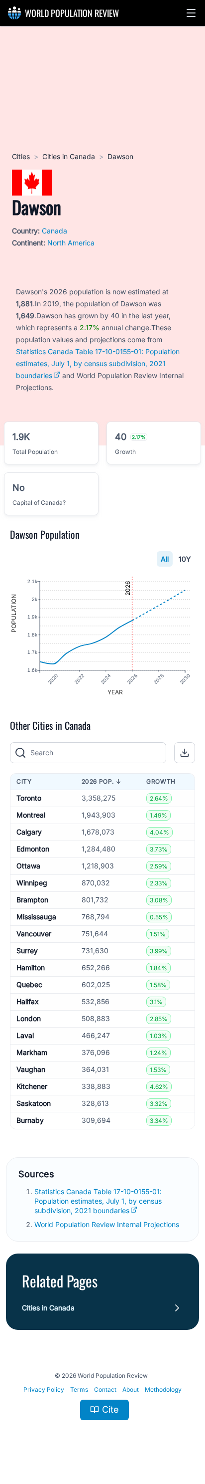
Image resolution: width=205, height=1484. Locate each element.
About (130, 1389)
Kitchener (31, 1086)
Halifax (27, 1001)
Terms (79, 1389)
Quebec (29, 984)
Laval (25, 1035)
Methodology (163, 1389)
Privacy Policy (43, 1389)
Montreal (30, 815)
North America (71, 242)
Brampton (32, 899)
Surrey (27, 950)
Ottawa (28, 865)
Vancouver (33, 933)
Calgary (29, 832)
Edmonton (32, 849)
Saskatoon (33, 1103)
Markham (31, 1052)
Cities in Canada (68, 156)
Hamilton (30, 967)
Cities (21, 156)
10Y (185, 559)
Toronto (28, 798)
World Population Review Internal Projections (106, 1224)
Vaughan (30, 1069)
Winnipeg (31, 882)
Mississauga (36, 916)
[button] (191, 13)
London (28, 1018)
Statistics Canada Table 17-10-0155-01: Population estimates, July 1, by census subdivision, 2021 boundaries (98, 363)
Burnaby (30, 1120)
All (165, 559)
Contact (105, 1389)
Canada (54, 230)
